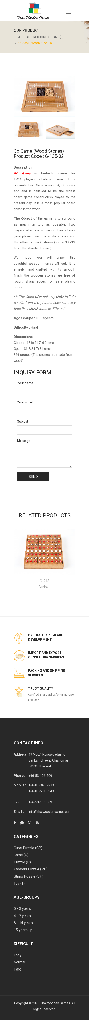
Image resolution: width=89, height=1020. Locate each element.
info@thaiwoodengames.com (50, 811)
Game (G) (57, 37)
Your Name (25, 383)
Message (23, 440)
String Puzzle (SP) (28, 876)
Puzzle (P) (22, 862)
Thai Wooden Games (55, 1003)
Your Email (25, 402)
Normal (19, 962)
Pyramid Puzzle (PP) (30, 869)
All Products (36, 37)
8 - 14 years (23, 923)
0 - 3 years (22, 908)
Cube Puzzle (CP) (28, 848)
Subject (22, 421)
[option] (28, 129)
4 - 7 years (22, 916)
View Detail (44, 552)
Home (17, 37)
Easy (17, 955)
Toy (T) (19, 883)
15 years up (23, 930)
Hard (17, 969)
